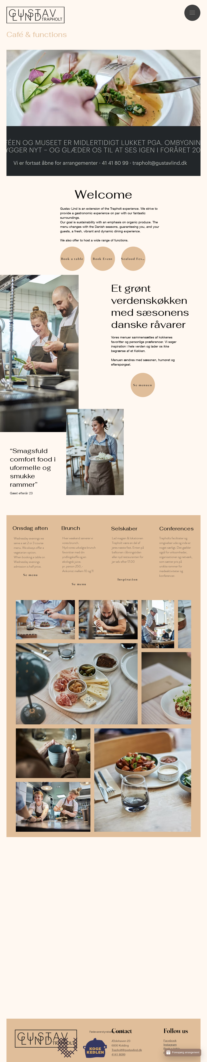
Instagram (170, 1044)
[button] (192, 13)
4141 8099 (118, 1054)
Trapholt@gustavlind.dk (127, 1050)
